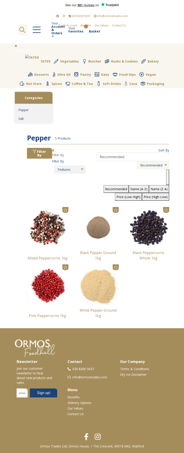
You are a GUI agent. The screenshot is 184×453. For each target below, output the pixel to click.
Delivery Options (80, 403)
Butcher (94, 61)
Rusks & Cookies (124, 61)
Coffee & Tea (82, 84)
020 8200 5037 (80, 16)
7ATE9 (45, 61)
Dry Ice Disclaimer (133, 374)
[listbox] (133, 177)
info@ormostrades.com (112, 16)
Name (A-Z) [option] (138, 189)
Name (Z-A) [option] (159, 189)
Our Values (75, 408)
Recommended (151, 165)
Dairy (105, 74)
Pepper (23, 110)
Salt (21, 118)
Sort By (163, 150)
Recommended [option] (116, 189)
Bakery (153, 61)
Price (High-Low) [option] (156, 197)
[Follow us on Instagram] (64, 16)
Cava (133, 84)
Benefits (74, 397)
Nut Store (34, 84)
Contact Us (119, 25)
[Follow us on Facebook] (58, 16)
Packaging (155, 84)
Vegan (151, 74)
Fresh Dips (127, 74)
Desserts (41, 74)
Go (22, 29)
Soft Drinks (112, 84)
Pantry (85, 74)
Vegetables (69, 61)
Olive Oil (63, 74)
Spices (57, 84)
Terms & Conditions (134, 369)
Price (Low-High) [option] (128, 197)
